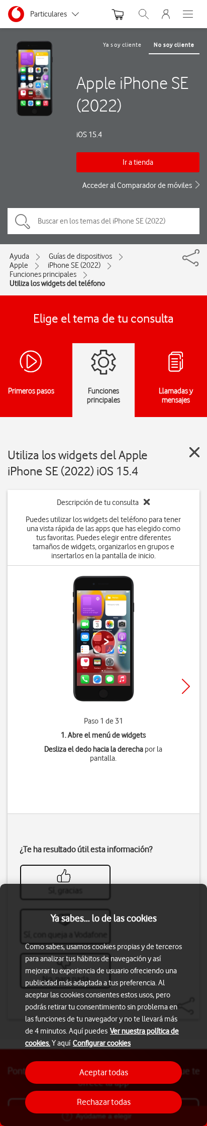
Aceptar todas (103, 1072)
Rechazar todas (104, 1102)
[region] (103, 1005)
